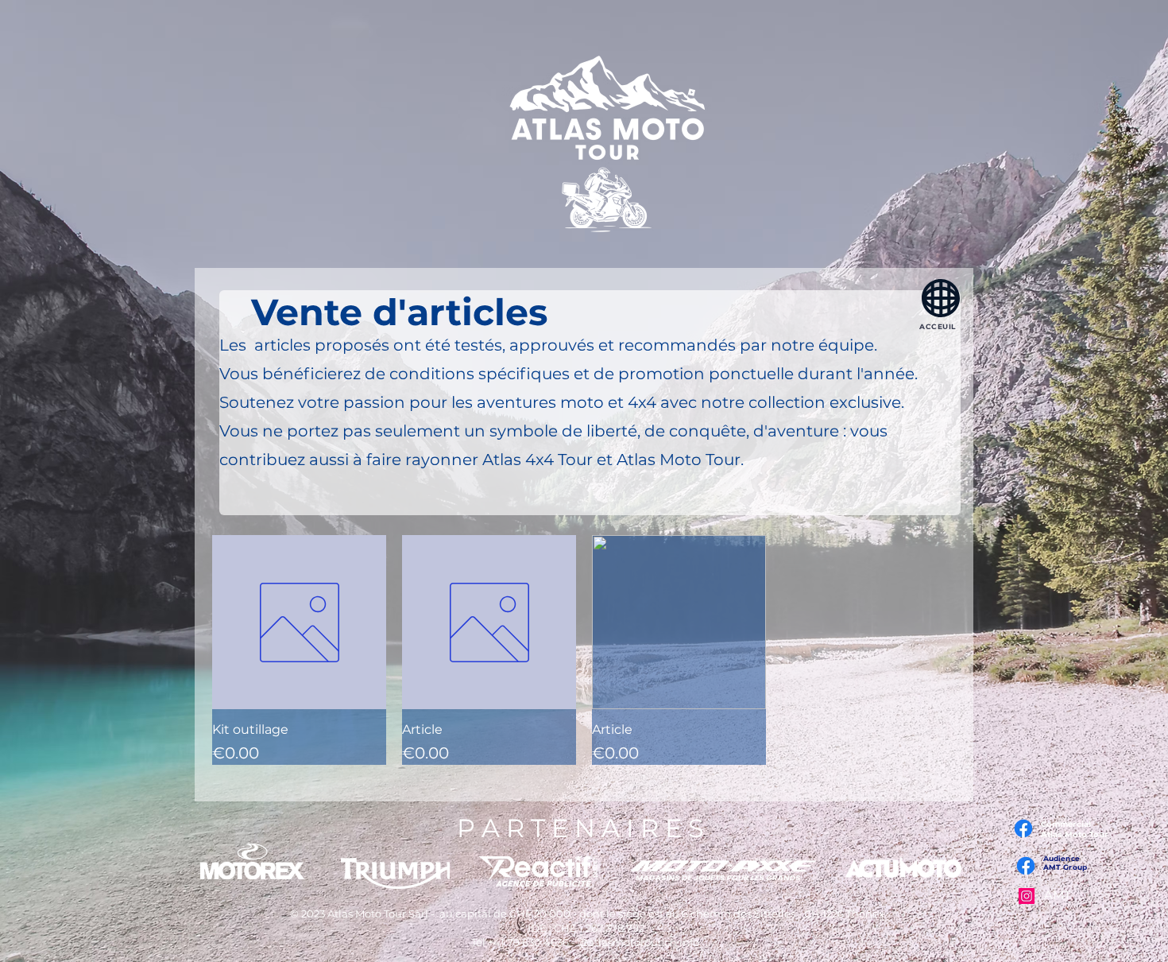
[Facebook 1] (1023, 828)
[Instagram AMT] (1027, 896)
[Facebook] (1026, 866)
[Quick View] (299, 622)
